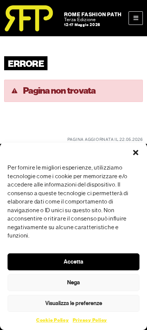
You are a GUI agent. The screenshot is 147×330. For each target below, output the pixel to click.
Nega (73, 282)
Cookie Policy (52, 320)
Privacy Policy (90, 320)
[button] (135, 152)
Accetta (73, 261)
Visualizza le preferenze (73, 303)
